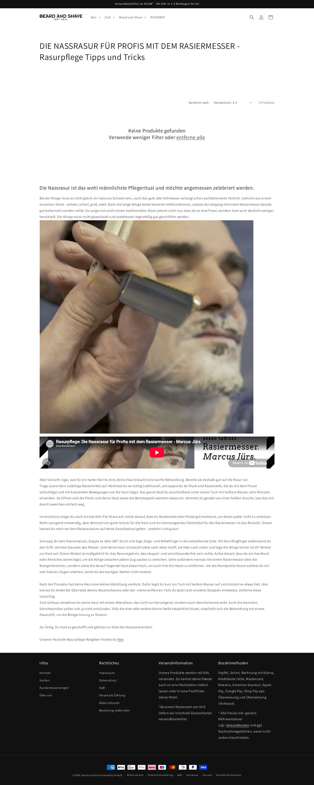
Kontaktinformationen (228, 774)
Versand (207, 774)
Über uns (46, 695)
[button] (95, 17)
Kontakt (45, 673)
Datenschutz (108, 680)
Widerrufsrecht (109, 703)
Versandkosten (237, 725)
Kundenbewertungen (54, 688)
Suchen (45, 680)
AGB (102, 688)
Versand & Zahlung (112, 695)
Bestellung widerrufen (114, 710)
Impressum (107, 673)
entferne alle (190, 137)
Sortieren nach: (199, 102)
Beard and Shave (90, 775)
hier (120, 639)
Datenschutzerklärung (160, 774)
